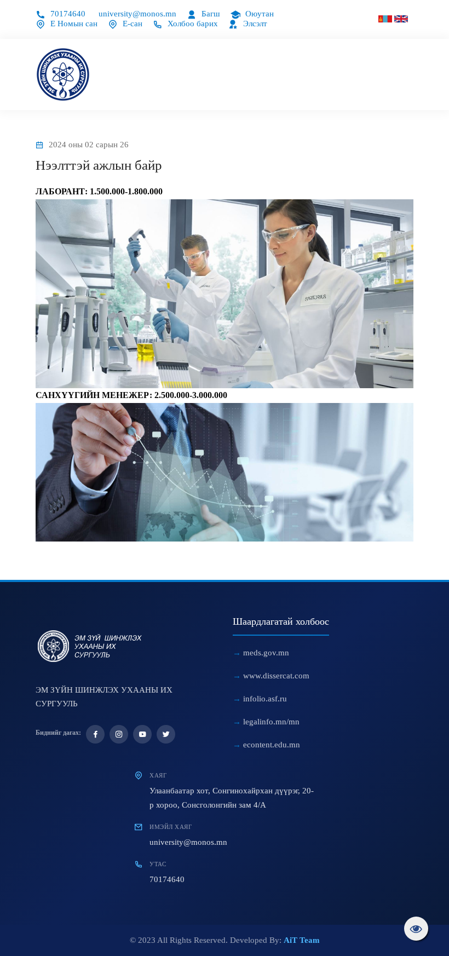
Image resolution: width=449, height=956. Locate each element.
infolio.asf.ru (265, 698)
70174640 (66, 13)
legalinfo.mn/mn (271, 721)
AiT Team (302, 940)
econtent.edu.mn (271, 744)
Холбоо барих (191, 23)
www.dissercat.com (276, 675)
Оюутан (258, 13)
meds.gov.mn (266, 652)
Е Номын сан (72, 23)
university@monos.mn (137, 13)
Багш (209, 13)
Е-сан (131, 23)
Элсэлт (254, 23)
